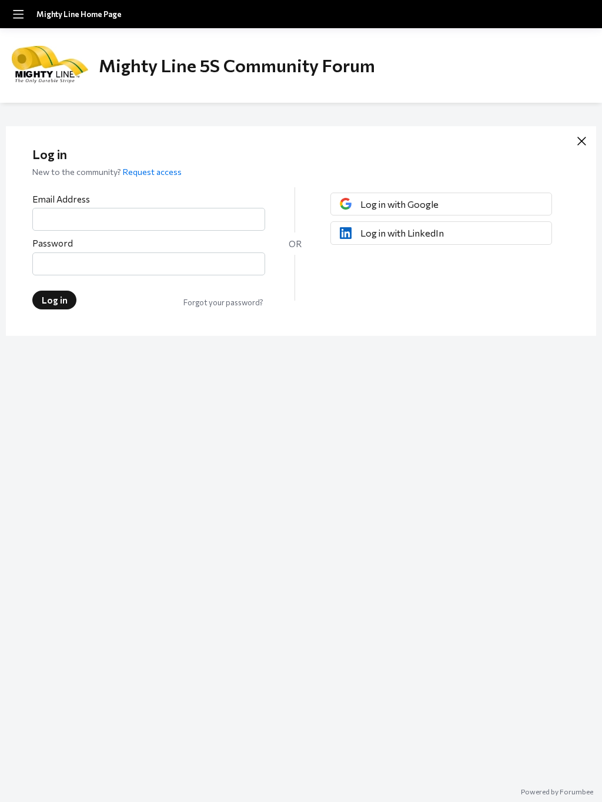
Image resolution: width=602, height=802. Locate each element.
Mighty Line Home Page (79, 14)
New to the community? (77, 172)
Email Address (61, 199)
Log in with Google (399, 204)
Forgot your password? (223, 302)
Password (52, 243)
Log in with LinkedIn (402, 232)
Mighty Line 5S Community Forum (237, 65)
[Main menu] (18, 14)
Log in (55, 300)
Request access (152, 172)
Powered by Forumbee (557, 791)
